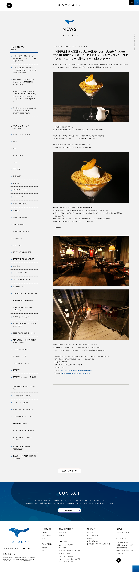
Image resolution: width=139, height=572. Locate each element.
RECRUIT (91, 529)
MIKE (15, 141)
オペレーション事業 (64, 553)
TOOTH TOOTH (18, 155)
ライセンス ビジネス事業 (66, 562)
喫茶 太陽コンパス (19, 287)
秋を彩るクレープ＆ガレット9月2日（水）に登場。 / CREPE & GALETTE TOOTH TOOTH (24, 110)
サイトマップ (120, 553)
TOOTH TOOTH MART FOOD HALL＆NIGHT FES (24, 325)
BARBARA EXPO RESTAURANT (23, 259)
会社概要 (44, 548)
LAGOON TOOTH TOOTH (21, 280)
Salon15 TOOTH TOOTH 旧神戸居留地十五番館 (24, 457)
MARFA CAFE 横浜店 (20, 423)
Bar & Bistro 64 (18, 197)
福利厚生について (92, 538)
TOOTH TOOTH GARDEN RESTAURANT (21, 448)
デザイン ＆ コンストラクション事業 (69, 559)
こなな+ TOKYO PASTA (21, 349)
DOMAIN (63, 541)
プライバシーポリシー (122, 542)
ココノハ (16, 183)
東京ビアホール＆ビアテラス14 (23, 409)
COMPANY (47, 544)
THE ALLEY (17, 176)
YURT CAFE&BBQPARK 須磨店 (23, 300)
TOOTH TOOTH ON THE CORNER (24, 333)
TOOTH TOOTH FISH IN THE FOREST (22, 438)
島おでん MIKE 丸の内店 (21, 231)
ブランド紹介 (62, 533)
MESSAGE (46, 529)
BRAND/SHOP (66, 529)
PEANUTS (16, 169)
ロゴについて (46, 538)
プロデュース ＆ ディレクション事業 (69, 550)
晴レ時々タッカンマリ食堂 (21, 134)
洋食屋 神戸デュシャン (21, 217)
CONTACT (121, 538)
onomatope (16, 266)
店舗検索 (61, 535)
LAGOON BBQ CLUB (20, 273)
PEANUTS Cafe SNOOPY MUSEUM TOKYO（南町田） (24, 341)
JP (132, 2)
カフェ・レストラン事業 (66, 545)
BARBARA (16, 370)
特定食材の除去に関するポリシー (126, 545)
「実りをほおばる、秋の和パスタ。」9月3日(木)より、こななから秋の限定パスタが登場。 (25, 70)
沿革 (43, 550)
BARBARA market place (20, 190)
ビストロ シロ (17, 238)
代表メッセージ (46, 535)
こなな (15, 162)
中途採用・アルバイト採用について (99, 544)
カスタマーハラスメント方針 (124, 550)
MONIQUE (16, 211)
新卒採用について (94, 541)
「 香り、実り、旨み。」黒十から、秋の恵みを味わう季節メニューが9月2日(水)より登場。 (24, 58)
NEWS (119, 529)
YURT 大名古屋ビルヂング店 (22, 396)
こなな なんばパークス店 (21, 363)
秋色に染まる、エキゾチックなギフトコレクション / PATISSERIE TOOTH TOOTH (24, 82)
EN (137, 2)
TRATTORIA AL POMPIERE (22, 252)
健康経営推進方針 (121, 548)
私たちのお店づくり (92, 535)
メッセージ (90, 533)
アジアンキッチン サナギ (21, 317)
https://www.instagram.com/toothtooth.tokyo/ (76, 373)
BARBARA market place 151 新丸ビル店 (24, 388)
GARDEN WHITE (18, 224)
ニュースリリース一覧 (122, 533)
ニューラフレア (18, 245)
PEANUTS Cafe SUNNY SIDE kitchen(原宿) (22, 309)
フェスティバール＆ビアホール (23, 416)
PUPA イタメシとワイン (20, 403)
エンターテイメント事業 (66, 556)
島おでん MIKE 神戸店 (20, 204)
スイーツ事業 (62, 548)
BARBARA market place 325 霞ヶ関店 (24, 378)
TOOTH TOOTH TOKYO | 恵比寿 (23, 430)
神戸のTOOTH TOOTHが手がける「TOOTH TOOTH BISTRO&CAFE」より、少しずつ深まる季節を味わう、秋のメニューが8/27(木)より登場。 (25, 96)
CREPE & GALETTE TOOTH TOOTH (25, 293)
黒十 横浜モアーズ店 (19, 356)
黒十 (14, 148)
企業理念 (44, 533)
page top (135, 568)
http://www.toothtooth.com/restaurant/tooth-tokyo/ (76, 370)
